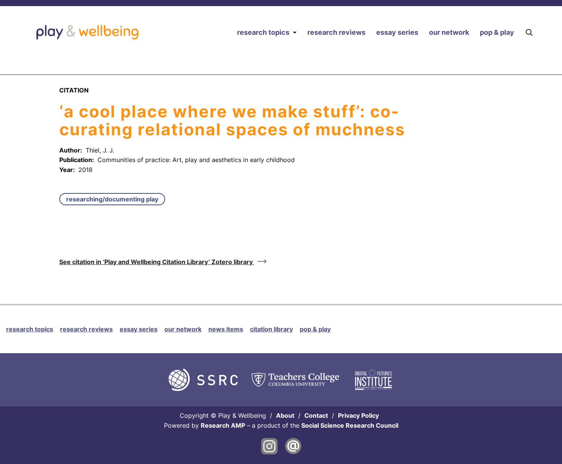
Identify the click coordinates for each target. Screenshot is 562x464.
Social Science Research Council (349, 425)
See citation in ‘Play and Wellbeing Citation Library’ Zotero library (156, 262)
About (285, 415)
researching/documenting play (112, 199)
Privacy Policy (358, 415)
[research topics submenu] (294, 32)
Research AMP (223, 425)
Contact (316, 415)
